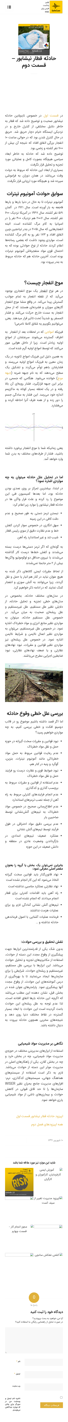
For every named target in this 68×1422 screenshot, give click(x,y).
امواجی (49, 332)
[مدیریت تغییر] (48, 1210)
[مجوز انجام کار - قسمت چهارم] (19, 1239)
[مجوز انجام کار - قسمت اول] (19, 1210)
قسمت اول (51, 115)
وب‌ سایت (16, 1386)
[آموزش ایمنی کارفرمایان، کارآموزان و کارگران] (48, 1182)
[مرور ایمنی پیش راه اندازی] (19, 1267)
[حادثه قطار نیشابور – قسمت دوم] (34, 39)
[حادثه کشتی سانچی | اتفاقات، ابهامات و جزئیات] (48, 1267)
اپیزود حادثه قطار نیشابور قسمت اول (39, 1116)
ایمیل (17, 1374)
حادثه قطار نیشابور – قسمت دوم (34, 62)
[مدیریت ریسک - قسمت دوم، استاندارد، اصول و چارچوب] (19, 1182)
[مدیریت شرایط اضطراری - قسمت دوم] (48, 1239)
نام (18, 1361)
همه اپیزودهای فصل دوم (47, 1124)
